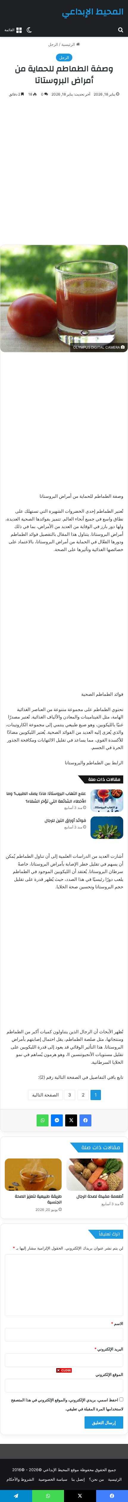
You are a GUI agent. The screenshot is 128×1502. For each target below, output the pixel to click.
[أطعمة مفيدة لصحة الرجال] (94, 1174)
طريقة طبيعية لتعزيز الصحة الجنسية (38, 1199)
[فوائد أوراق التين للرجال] (106, 827)
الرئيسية (68, 44)
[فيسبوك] (85, 1120)
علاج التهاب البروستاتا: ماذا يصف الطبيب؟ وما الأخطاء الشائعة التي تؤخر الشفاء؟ (46, 797)
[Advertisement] (64, 1437)
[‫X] (71, 1120)
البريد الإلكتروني (108, 1349)
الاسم (117, 1323)
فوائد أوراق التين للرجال (65, 821)
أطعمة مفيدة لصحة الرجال (100, 1196)
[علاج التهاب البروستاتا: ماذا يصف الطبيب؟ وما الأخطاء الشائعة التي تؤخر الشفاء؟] (106, 800)
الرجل (53, 44)
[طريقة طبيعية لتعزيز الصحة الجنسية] (33, 1174)
